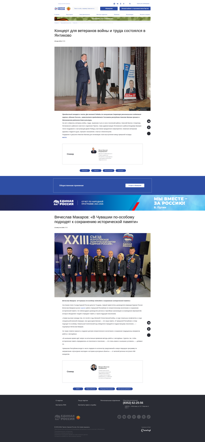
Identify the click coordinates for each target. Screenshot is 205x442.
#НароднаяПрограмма (106, 388)
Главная (56, 22)
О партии (56, 14)
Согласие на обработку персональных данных (67, 436)
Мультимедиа (129, 14)
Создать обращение (134, 185)
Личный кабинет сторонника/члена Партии (135, 8)
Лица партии (69, 14)
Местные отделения (102, 14)
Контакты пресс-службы (87, 405)
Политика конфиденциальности (63, 433)
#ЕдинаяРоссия (90, 388)
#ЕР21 (78, 388)
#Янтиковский (108, 170)
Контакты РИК (61, 405)
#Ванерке (84, 170)
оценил (83, 308)
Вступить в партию (145, 14)
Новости (75, 22)
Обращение (109, 8)
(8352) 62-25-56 (133, 402)
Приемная (116, 14)
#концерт (120, 170)
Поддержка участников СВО (102, 18)
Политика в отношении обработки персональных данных (71, 434)
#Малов (96, 170)
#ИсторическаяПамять (124, 388)
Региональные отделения (110, 400)
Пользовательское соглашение (63, 431)
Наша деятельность (84, 14)
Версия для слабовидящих (143, 3)
